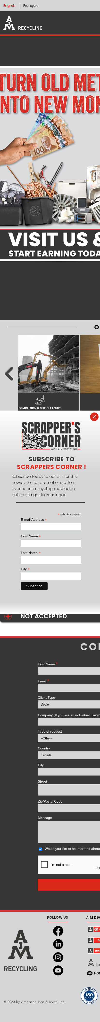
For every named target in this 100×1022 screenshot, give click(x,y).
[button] (94, 417)
